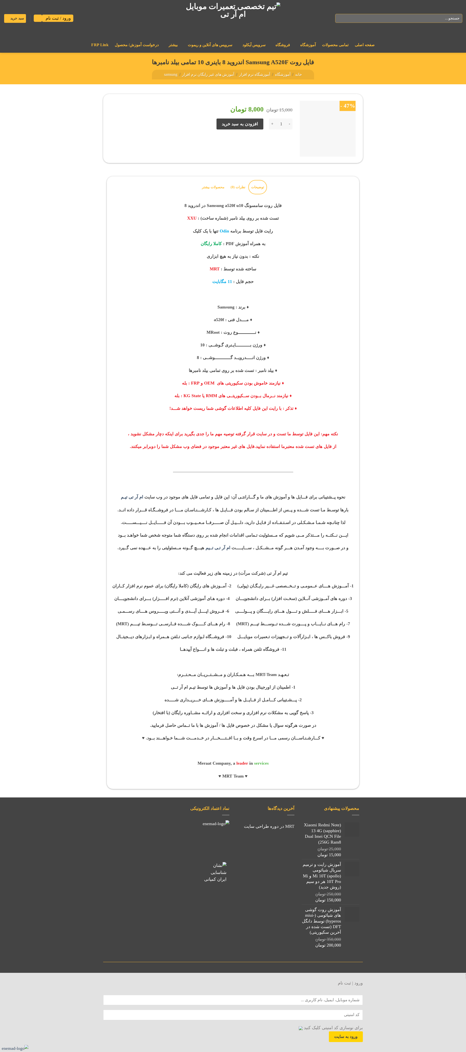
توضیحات (257, 187)
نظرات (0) (238, 187)
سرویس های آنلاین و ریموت (210, 45)
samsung (170, 74)
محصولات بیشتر (213, 187)
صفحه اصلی (364, 45)
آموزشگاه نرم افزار (254, 74)
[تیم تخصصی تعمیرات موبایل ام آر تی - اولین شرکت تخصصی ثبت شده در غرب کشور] (233, 18)
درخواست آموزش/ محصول (137, 45)
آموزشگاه (308, 45)
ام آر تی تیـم (132, 497)
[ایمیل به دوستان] (267, 143)
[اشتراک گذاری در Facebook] (287, 143)
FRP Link (99, 45)
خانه (298, 74)
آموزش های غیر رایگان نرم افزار (208, 74)
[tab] (257, 187)
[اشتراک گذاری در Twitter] (277, 143)
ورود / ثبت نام (57, 18)
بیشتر (173, 45)
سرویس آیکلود (254, 45)
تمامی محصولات (335, 45)
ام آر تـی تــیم (218, 547)
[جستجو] (340, 18)
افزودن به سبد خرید (240, 123)
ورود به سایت (346, 1036)
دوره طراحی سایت (261, 826)
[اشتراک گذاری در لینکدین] (248, 143)
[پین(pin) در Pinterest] (257, 143)
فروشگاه (282, 45)
